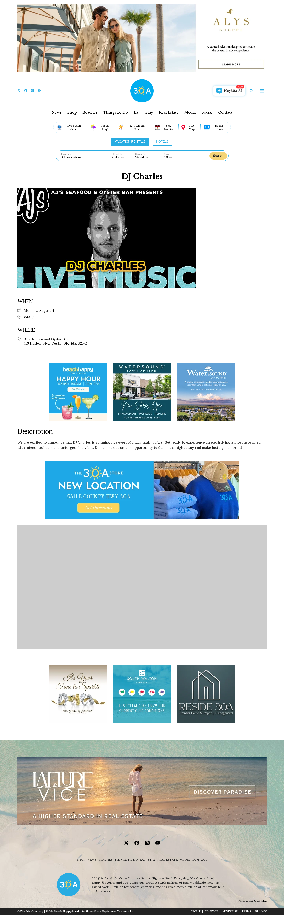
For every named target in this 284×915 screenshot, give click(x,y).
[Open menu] (262, 91)
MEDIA (185, 859)
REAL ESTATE (167, 859)
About (196, 911)
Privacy (261, 911)
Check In (117, 154)
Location (66, 154)
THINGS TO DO (126, 859)
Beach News (219, 127)
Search (218, 156)
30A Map (192, 127)
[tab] (130, 142)
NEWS (92, 859)
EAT (143, 859)
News (56, 112)
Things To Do (115, 112)
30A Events (168, 127)
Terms (246, 911)
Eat (136, 112)
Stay (149, 112)
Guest (167, 154)
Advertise (230, 911)
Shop (72, 112)
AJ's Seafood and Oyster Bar (46, 339)
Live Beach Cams (74, 127)
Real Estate (169, 112)
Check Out (141, 154)
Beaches (89, 112)
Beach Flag (105, 127)
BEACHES (106, 859)
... (123, 157)
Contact (225, 112)
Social (207, 112)
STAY (152, 859)
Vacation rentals (130, 141)
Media (190, 112)
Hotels (162, 141)
